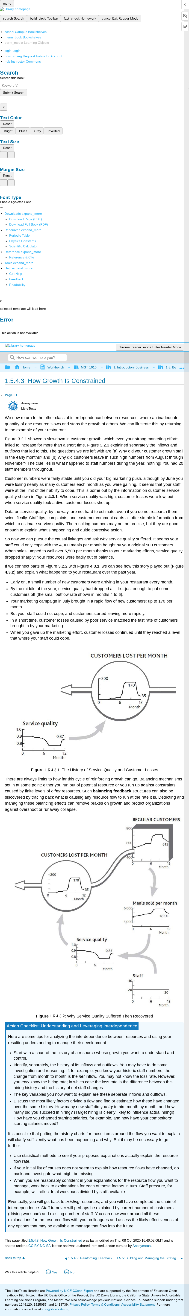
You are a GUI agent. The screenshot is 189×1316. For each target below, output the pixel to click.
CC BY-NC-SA (39, 1246)
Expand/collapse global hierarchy (10, 368)
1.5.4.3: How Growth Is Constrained (55, 1240)
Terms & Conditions (105, 1304)
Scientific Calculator (23, 246)
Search (12, 357)
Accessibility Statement (138, 1304)
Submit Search (13, 92)
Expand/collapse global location (181, 366)
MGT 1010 (88, 367)
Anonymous (142, 1246)
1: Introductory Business (131, 367)
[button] (16, 279)
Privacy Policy (79, 1304)
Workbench (56, 367)
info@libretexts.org (55, 1309)
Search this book (12, 78)
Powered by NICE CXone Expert (70, 1291)
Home (26, 367)
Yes (54, 1272)
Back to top (13, 1258)
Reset (7, 124)
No (72, 1272)
